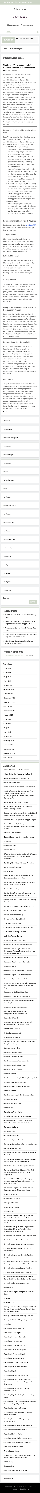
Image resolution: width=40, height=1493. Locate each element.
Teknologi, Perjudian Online (13, 1447)
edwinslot (7, 841)
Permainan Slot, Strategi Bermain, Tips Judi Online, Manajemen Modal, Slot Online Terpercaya (19, 1172)
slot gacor (7, 497)
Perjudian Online (9, 1131)
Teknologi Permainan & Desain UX (15, 1430)
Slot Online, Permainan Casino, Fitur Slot (18, 1268)
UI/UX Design (8, 1462)
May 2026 (7, 677)
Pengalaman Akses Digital (13, 1112)
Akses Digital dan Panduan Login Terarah (18, 774)
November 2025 (9, 702)
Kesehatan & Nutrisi (11, 1018)
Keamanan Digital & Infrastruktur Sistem (18, 970)
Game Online (8, 871)
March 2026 (8, 685)
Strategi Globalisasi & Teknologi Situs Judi (18, 1316)
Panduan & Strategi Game (13, 1052)
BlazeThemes (24, 1489)
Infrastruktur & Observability (13, 915)
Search (6, 598)
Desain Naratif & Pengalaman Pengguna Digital (20, 820)
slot (5, 489)
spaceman (7, 573)
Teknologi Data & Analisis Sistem (15, 1367)
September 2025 (9, 711)
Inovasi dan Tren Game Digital (14, 919)
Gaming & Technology (11, 889)
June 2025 (7, 724)
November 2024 (9, 753)
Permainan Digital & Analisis (14, 1140)
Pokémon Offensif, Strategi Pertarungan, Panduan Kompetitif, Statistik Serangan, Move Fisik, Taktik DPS (19, 1181)
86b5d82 (8, 74)
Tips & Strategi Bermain (12, 1451)
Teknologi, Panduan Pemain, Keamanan (17, 1442)
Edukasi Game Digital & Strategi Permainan (19, 837)
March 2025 (8, 736)
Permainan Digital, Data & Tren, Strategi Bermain (20, 1144)
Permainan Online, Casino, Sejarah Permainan (19, 1166)
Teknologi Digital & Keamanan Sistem (17, 1375)
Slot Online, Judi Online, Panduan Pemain (18, 1240)
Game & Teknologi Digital (13, 867)
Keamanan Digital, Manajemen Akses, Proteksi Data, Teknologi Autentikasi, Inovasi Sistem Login (20, 985)
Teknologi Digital (10, 1371)
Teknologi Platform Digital (13, 1434)
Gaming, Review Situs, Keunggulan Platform (19, 906)
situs (6, 472)
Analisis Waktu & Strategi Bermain (16, 802)
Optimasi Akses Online (12, 1048)
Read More (6, 412)
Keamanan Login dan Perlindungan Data (17, 996)
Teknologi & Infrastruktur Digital (15, 1337)
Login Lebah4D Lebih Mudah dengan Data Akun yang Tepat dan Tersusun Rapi (18, 2)
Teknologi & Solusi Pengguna (14, 1358)
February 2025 (9, 741)
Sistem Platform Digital (12, 1199)
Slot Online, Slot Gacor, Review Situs (16, 1283)
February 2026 (9, 689)
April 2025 (7, 732)
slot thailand (8, 1287)
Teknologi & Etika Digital (12, 1333)
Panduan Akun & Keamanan (13, 1069)
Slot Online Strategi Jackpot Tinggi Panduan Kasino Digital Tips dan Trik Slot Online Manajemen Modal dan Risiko (19, 1229)
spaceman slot (9, 1302)
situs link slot (9, 480)
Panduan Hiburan (10, 1091)
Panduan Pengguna (10, 1099)
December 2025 (9, 698)
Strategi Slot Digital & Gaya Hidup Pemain (18, 1320)
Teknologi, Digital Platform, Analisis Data (18, 1438)
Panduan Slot (8, 1108)
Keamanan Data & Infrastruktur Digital (17, 962)
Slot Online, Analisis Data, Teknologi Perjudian (20, 1236)
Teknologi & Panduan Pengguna (15, 1350)
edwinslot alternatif (10, 846)
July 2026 (7, 668)
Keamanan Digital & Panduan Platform (17, 979)
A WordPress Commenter (13, 656)
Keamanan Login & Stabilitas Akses (16, 992)
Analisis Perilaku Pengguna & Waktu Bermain (19, 787)
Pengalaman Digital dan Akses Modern (17, 1116)
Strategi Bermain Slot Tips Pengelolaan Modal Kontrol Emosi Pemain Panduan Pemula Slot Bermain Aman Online (20, 1309)
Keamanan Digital (10, 966)
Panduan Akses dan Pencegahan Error (17, 1061)
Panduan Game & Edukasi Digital (15, 1082)
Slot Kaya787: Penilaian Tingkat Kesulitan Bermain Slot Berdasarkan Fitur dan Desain (19, 68)
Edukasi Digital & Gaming (12, 833)
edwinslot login (9, 850)
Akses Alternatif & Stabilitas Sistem (16, 770)
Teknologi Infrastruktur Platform (15, 1408)
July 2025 (7, 719)
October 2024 (8, 758)
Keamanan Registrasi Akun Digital (15, 1007)
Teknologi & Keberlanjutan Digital (15, 1345)
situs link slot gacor (11, 438)
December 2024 (9, 749)
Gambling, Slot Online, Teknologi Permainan (19, 863)
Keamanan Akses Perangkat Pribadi (16, 958)
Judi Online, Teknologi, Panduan (15, 932)
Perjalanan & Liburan (11, 1127)
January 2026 (8, 694)
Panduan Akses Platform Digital (15, 1065)
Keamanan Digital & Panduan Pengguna (17, 975)
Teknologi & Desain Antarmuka (14, 1328)
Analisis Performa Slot (12, 783)
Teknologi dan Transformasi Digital (16, 1362)
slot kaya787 (31, 225)
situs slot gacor (9, 455)
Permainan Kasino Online (12, 1148)
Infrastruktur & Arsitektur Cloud (15, 910)
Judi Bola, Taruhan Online (12, 923)
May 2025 (7, 728)
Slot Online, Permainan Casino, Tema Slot (18, 1272)
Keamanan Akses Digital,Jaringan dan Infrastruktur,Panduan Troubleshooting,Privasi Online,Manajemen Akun (19, 951)
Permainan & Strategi (11, 1136)
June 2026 (7, 672)
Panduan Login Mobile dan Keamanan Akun (19, 1095)
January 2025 (8, 745)
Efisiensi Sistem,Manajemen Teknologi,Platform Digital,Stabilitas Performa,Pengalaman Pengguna (20, 856)
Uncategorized (9, 1466)
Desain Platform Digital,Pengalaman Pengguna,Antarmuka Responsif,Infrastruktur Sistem (19, 826)
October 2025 (8, 706)
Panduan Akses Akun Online (13, 1057)
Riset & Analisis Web (11, 1194)
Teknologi (7, 1324)
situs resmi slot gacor (11, 1207)
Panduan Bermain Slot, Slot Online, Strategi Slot (20, 1078)
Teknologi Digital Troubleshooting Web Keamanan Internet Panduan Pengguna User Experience (19, 1382)
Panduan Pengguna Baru (12, 1103)
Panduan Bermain (10, 1074)
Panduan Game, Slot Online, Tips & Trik (17, 1086)
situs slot (7, 446)
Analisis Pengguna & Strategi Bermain (17, 778)
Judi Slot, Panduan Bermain (13, 936)
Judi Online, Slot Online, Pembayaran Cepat (19, 927)
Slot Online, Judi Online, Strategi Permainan (19, 1244)
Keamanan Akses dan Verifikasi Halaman (18, 945)
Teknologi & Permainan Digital (14, 1354)
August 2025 (8, 715)
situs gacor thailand (11, 1203)
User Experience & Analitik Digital (15, 1470)
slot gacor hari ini (10, 505)
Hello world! (29, 656)
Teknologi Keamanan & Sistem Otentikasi (18, 1425)
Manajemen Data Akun (12, 1037)
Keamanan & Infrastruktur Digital (15, 940)
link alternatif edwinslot (12, 1029)
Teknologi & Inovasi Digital (13, 1341)
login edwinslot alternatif (12, 1033)
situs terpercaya (9, 539)
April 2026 (7, 681)
